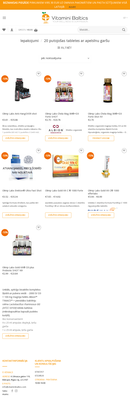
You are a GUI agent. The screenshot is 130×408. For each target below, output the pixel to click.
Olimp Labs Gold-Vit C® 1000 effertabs (103, 192)
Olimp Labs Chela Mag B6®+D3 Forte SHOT (62, 115)
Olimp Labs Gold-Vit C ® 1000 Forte (64, 190)
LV (124, 17)
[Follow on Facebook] (12, 391)
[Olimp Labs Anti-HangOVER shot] (22, 90)
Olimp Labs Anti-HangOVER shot (19, 113)
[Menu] (4, 18)
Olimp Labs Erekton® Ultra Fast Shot (22, 190)
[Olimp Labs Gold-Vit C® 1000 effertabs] (108, 167)
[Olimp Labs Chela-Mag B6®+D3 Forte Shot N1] (108, 90)
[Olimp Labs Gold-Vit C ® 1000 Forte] (65, 167)
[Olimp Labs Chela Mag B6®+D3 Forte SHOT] (65, 90)
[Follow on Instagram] (16, 391)
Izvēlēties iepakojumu (15, 138)
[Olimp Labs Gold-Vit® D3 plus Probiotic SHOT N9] (22, 244)
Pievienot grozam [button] (101, 138)
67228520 (39, 375)
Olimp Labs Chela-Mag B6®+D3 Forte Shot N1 (105, 115)
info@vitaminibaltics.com (14, 386)
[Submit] (124, 30)
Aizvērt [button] (72, 6)
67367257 (39, 371)
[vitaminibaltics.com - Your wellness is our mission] (65, 17)
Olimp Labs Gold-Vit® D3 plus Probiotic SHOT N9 (18, 269)
